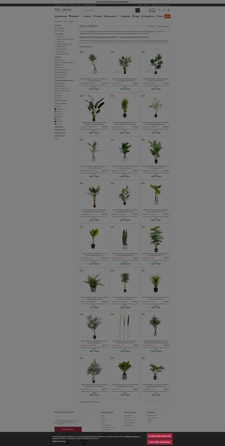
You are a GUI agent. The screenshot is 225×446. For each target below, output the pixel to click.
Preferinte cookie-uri (59, 441)
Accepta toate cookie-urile (160, 436)
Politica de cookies (131, 436)
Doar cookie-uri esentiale (159, 442)
